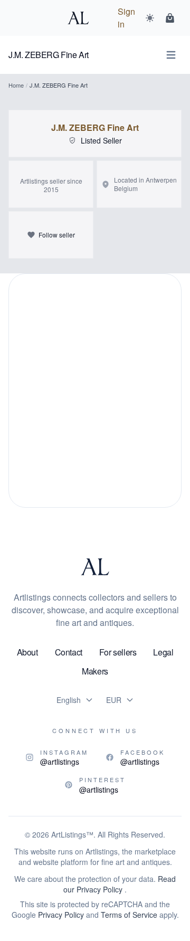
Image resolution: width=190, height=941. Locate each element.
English (68, 700)
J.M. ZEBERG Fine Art (95, 127)
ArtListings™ (72, 834)
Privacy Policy (61, 914)
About (27, 652)
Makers (95, 671)
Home (16, 85)
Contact (68, 652)
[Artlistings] (81, 18)
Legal (163, 652)
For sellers (118, 652)
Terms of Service (129, 914)
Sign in (126, 17)
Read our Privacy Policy (119, 884)
